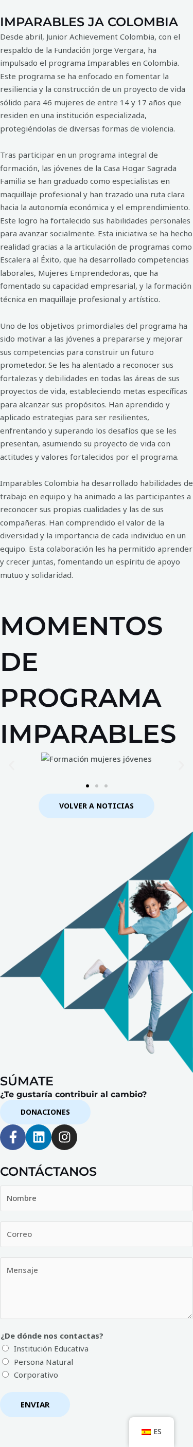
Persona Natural (43, 1362)
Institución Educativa (51, 1348)
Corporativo (36, 1374)
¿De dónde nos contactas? (52, 1335)
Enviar (35, 1404)
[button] (11, 765)
